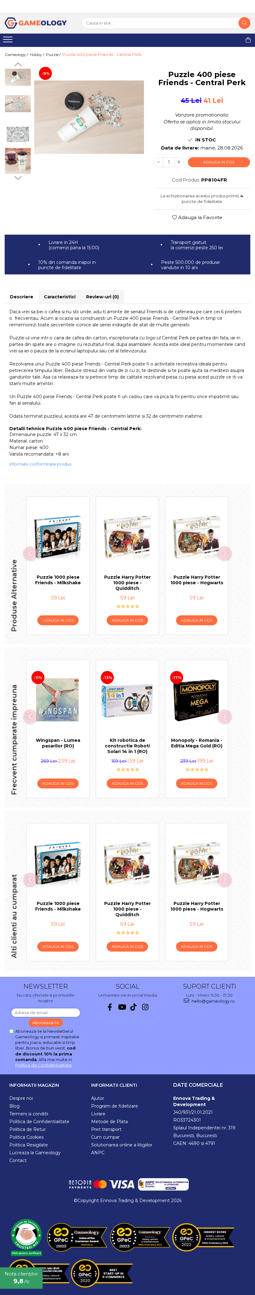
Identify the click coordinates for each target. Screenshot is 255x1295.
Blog (14, 1106)
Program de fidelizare (114, 1106)
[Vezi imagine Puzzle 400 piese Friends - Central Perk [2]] (18, 134)
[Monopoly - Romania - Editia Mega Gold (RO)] (196, 700)
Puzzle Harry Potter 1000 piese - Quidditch (127, 582)
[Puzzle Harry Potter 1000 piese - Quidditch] (127, 537)
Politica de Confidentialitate (43, 1065)
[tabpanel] (89, 117)
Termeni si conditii (28, 1114)
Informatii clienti (114, 1085)
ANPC (97, 1152)
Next (18, 177)
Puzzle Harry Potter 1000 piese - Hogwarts (196, 580)
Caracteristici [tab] (60, 297)
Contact (18, 1160)
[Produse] (8, 41)
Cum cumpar (105, 1137)
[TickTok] (133, 1007)
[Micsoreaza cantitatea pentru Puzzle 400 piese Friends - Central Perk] (158, 162)
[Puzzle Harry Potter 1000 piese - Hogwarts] (196, 537)
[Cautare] (244, 23)
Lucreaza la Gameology (35, 1152)
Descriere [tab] (21, 297)
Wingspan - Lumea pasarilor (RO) (58, 743)
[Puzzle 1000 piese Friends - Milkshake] (58, 537)
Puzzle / (54, 54)
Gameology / (17, 54)
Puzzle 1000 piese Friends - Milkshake (58, 580)
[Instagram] (145, 1007)
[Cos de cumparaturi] (248, 40)
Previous (18, 65)
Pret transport (106, 1129)
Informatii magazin (34, 1085)
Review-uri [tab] (102, 297)
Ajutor (97, 1098)
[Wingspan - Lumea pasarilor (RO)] (58, 700)
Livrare (98, 1114)
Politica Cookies (26, 1137)
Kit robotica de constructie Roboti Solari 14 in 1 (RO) (127, 745)
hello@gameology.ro (213, 1001)
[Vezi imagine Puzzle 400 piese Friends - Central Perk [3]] (18, 161)
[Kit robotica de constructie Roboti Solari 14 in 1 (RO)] (127, 700)
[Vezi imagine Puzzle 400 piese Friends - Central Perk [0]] (18, 77)
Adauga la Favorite (199, 217)
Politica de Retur (27, 1129)
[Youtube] (121, 1007)
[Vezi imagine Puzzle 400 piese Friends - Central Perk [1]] (18, 103)
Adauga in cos (218, 162)
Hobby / (37, 54)
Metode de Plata (109, 1121)
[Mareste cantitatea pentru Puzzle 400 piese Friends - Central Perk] (179, 162)
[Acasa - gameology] (36, 23)
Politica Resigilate (28, 1145)
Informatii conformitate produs (40, 464)
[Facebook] (109, 1007)
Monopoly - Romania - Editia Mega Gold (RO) (196, 743)
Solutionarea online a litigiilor (121, 1145)
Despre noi (21, 1098)
